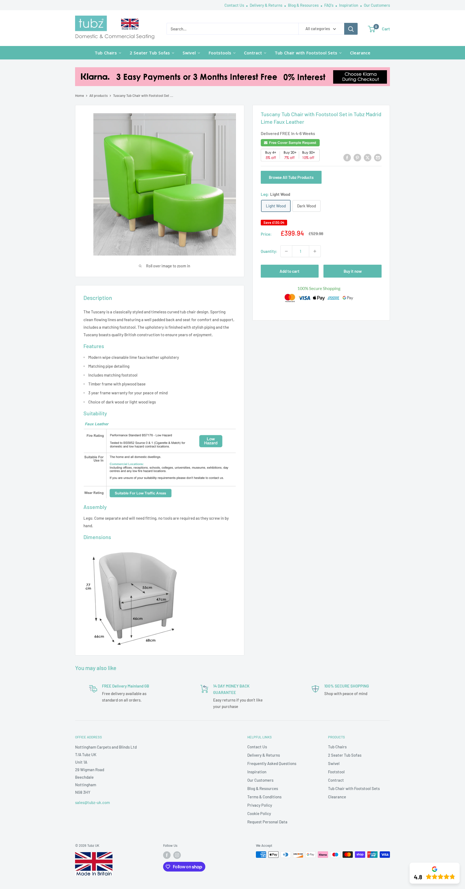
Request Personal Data (267, 821)
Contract (336, 780)
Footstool (336, 771)
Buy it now (353, 271)
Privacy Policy (259, 805)
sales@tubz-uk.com (92, 802)
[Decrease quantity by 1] (286, 251)
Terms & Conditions (264, 796)
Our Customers (377, 5)
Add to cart (290, 271)
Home (79, 95)
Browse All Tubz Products (291, 177)
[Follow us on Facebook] (167, 855)
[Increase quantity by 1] (314, 251)
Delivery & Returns (266, 5)
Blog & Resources (303, 5)
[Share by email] (378, 157)
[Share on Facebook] (347, 157)
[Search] (351, 29)
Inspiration (349, 5)
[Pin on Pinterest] (357, 157)
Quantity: (269, 251)
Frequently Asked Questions (271, 763)
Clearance (337, 796)
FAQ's (329, 5)
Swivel (334, 763)
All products (98, 95)
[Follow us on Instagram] (177, 855)
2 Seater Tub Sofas (344, 755)
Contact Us (234, 5)
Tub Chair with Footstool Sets (354, 788)
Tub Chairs (337, 746)
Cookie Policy (259, 813)
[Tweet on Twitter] (367, 157)
